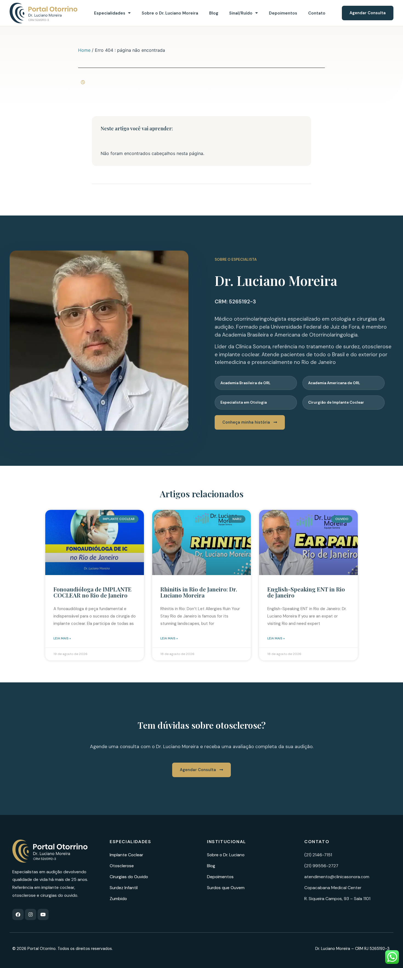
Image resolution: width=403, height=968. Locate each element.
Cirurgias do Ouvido (129, 877)
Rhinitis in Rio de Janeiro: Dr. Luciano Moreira (198, 592)
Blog (213, 13)
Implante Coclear (126, 855)
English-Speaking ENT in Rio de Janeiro (306, 592)
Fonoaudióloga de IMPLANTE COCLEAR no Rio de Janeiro (92, 592)
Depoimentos (283, 13)
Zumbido (118, 898)
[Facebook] (18, 914)
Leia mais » (62, 638)
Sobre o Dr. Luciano (226, 855)
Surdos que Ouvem (226, 888)
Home (84, 50)
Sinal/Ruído (240, 13)
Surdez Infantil (124, 888)
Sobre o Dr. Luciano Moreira (170, 13)
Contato (316, 13)
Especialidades (109, 13)
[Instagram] (30, 914)
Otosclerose (122, 866)
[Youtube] (43, 914)
